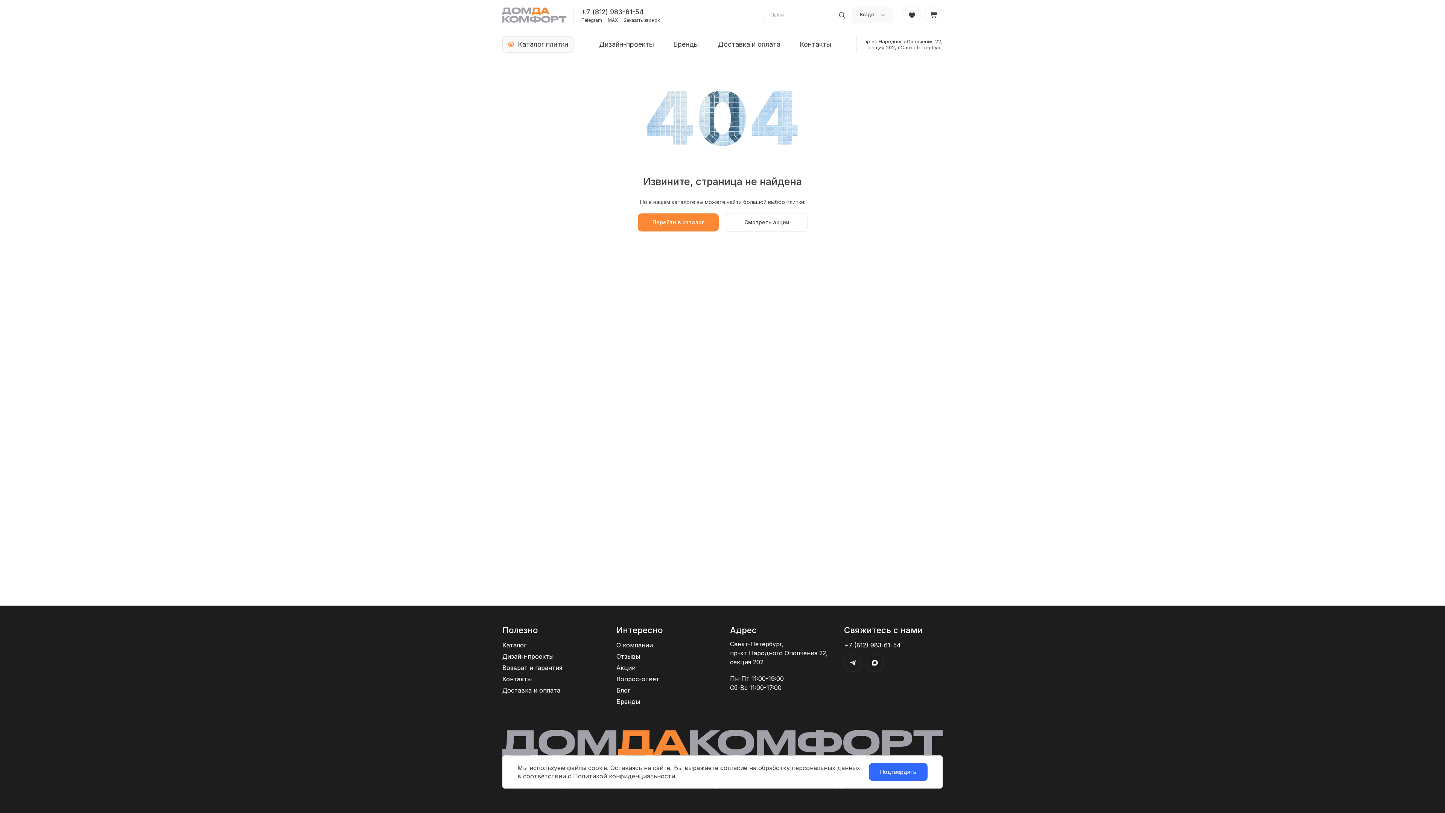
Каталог (514, 645)
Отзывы (628, 656)
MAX (613, 20)
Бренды (686, 44)
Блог (623, 690)
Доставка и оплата (749, 44)
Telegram (591, 20)
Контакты (815, 44)
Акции (626, 667)
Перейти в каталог (678, 222)
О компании (634, 645)
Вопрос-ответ (637, 679)
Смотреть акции (766, 222)
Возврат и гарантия (532, 667)
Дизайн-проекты (626, 44)
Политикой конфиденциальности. (625, 776)
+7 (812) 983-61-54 (612, 12)
